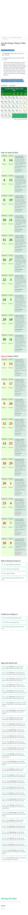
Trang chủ (4, 37)
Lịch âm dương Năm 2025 (15, 37)
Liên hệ (2, 908)
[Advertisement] (14, 20)
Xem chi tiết (17, 171)
